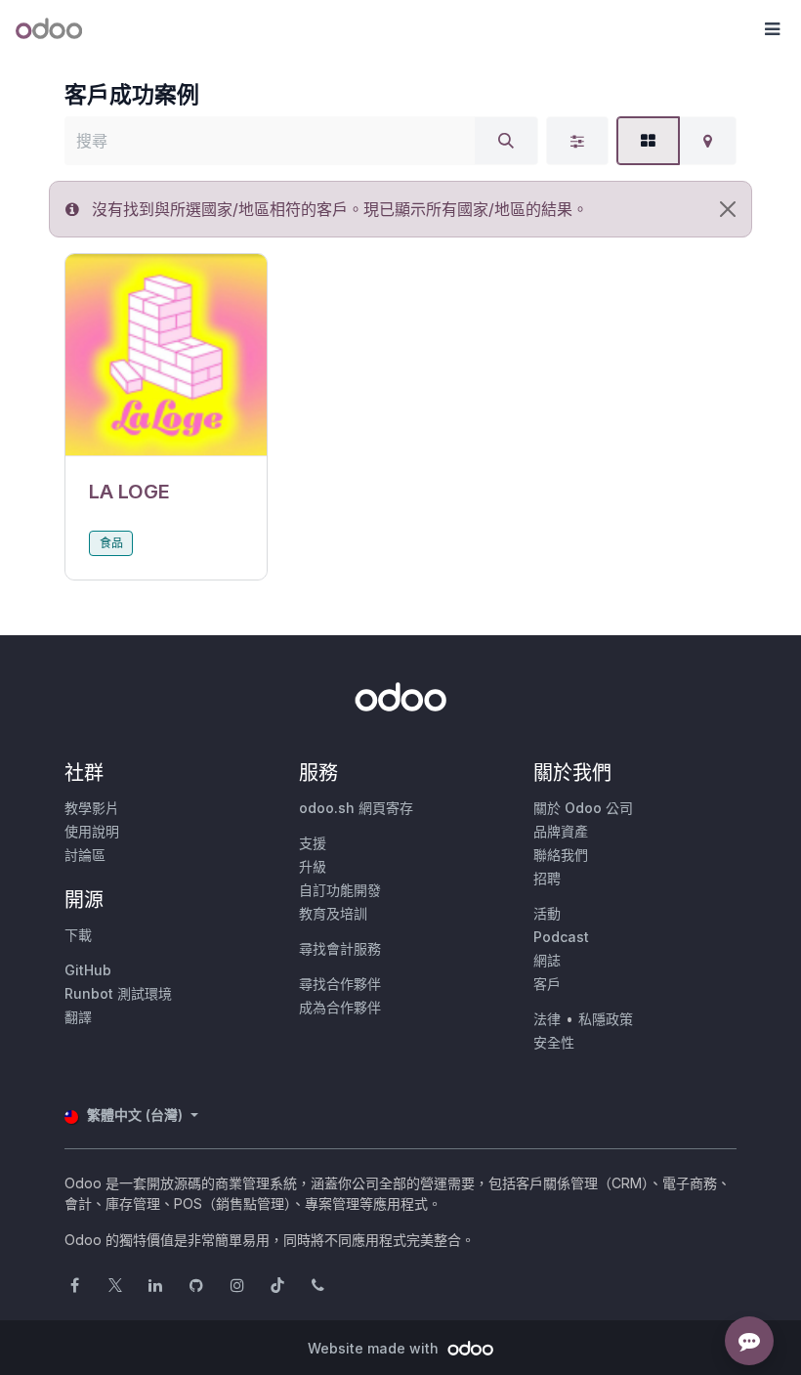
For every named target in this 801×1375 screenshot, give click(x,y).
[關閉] (727, 209)
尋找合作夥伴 (340, 983)
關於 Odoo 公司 (583, 807)
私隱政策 (605, 1018)
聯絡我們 (560, 854)
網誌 (547, 960)
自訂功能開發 (340, 889)
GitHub (87, 970)
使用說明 (91, 831)
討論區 (84, 854)
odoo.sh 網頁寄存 (356, 807)
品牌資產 (560, 831)
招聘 (547, 878)
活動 (547, 913)
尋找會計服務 (340, 948)
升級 (312, 866)
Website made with (375, 1348)
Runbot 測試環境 (118, 993)
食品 (111, 543)
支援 (312, 843)
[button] (771, 29)
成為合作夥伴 (340, 1007)
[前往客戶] (166, 355)
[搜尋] (506, 140)
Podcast (561, 936)
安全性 (553, 1042)
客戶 (547, 983)
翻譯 (78, 1017)
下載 (78, 934)
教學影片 (91, 807)
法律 (547, 1018)
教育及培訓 (333, 913)
